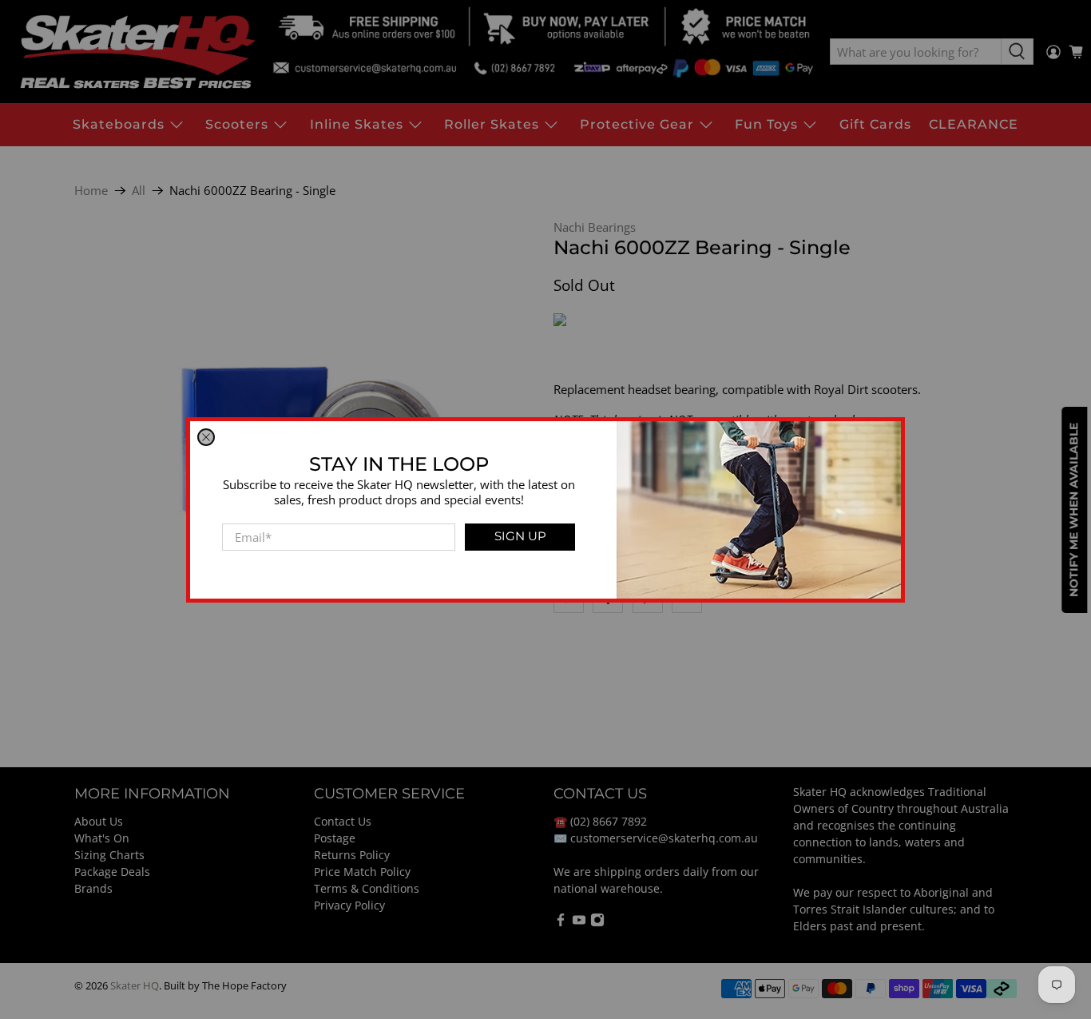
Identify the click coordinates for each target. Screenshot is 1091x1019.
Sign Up (520, 535)
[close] (206, 437)
